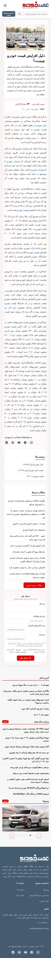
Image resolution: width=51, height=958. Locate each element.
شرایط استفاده (17, 650)
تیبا (13, 335)
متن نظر (42, 603)
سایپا (20, 248)
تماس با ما (20, 895)
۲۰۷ (31, 347)
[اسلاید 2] (18, 835)
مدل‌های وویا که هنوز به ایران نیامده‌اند (29, 551)
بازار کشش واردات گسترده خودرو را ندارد (27, 545)
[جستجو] (19, 14)
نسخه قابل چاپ (38, 104)
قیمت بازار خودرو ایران (30, 470)
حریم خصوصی (24, 650)
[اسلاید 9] (32, 835)
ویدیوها (46, 889)
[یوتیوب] (19, 442)
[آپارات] (12, 442)
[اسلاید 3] (20, 835)
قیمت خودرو (40, 129)
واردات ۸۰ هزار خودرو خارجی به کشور (29, 523)
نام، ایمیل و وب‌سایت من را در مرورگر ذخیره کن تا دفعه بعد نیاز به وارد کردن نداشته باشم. (25, 644)
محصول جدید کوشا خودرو (34, 529)
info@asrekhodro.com (39, 928)
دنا (45, 343)
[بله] (6, 442)
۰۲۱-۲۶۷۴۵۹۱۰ (42, 922)
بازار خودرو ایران (33, 464)
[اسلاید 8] (30, 835)
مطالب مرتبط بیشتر (34, 585)
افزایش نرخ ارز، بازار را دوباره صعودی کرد (27, 567)
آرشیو (5, 722)
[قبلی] (12, 835)
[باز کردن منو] (5, 5)
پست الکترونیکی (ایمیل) (37, 625)
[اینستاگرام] (31, 442)
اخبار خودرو (44, 901)
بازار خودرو (41, 125)
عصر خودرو (19, 116)
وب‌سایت (42, 634)
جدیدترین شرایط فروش (9, 14)
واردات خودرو (22, 148)
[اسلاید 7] (28, 835)
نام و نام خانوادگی (39, 616)
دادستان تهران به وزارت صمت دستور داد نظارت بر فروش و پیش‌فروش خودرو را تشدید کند (26, 514)
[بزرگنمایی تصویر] (25, 37)
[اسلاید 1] (16, 835)
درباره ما (20, 889)
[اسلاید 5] (24, 835)
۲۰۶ (31, 339)
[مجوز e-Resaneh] (37, 934)
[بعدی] (39, 835)
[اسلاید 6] (26, 835)
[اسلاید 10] (34, 835)
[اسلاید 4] (22, 835)
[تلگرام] (25, 442)
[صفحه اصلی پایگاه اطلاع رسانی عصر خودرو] (35, 5)
